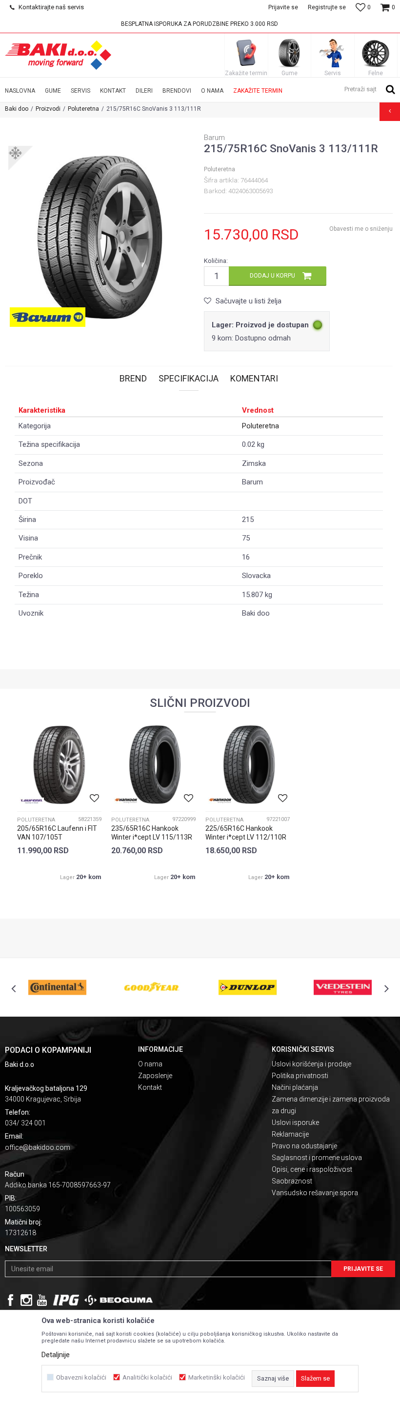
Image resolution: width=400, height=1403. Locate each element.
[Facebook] (11, 1300)
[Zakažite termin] (246, 52)
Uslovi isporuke (295, 1122)
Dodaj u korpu (272, 275)
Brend (133, 378)
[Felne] (375, 52)
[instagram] (26, 1300)
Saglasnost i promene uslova (317, 1158)
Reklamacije (290, 1134)
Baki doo (16, 108)
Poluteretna (83, 108)
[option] (200, 24)
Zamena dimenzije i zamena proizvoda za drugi (331, 1105)
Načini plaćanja (295, 1087)
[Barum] (47, 317)
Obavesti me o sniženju (361, 228)
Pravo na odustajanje (304, 1146)
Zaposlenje (155, 1076)
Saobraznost (292, 1181)
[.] (66, 1300)
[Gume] (289, 52)
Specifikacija (189, 378)
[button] (369, 89)
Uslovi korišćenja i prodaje (311, 1064)
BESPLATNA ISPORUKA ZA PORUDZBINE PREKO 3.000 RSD (199, 23)
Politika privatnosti (300, 1076)
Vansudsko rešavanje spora (315, 1193)
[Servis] (332, 52)
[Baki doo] (58, 55)
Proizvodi (48, 108)
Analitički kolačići (147, 1377)
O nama (150, 1064)
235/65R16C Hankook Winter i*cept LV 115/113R (151, 832)
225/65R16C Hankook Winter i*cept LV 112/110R (245, 832)
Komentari (254, 378)
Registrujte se (327, 7)
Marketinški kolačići (216, 1377)
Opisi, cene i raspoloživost (312, 1169)
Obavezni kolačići (81, 1377)
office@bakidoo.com (37, 1147)
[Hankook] (126, 801)
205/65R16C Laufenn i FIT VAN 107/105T (57, 832)
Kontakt (150, 1087)
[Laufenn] (32, 801)
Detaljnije (55, 1354)
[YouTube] (42, 1300)
